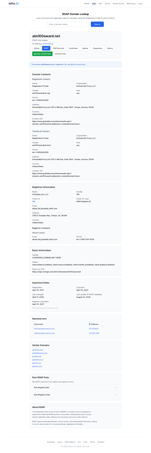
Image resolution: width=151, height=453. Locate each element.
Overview (51, 442)
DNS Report (70, 442)
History (110, 48)
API (79, 442)
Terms (92, 442)
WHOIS (86, 4)
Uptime (107, 4)
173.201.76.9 (94, 333)
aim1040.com (37, 360)
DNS (100, 4)
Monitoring (131, 4)
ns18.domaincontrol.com (44, 333)
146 (33, 201)
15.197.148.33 (47, 44)
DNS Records (58, 48)
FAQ (85, 442)
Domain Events (118, 4)
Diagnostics (97, 48)
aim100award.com (39, 353)
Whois (36, 48)
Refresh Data (60, 54)
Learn (59, 442)
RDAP (94, 4)
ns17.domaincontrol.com (44, 329)
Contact (101, 442)
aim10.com (36, 363)
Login (140, 4)
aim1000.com (37, 350)
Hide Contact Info (43, 54)
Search (97, 24)
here (83, 64)
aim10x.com (37, 366)
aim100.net (36, 356)
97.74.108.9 (93, 329)
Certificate (73, 48)
